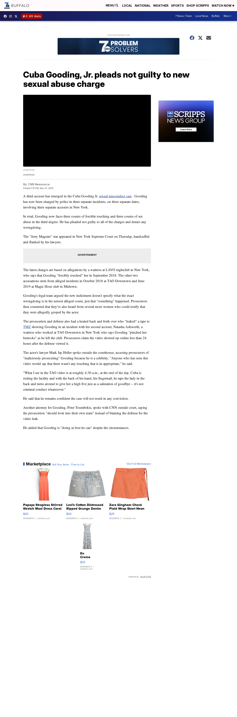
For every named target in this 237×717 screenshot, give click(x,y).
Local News (201, 16)
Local (127, 5)
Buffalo (216, 16)
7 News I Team (183, 16)
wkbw (11, 16)
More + (228, 16)
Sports (177, 5)
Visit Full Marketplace (139, 464)
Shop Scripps (197, 5)
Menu (110, 5)
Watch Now (222, 5)
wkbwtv (6, 16)
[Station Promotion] (118, 47)
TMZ (27, 326)
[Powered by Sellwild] (145, 577)
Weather (160, 5)
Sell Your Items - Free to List (68, 464)
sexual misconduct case (115, 196)
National (143, 5)
